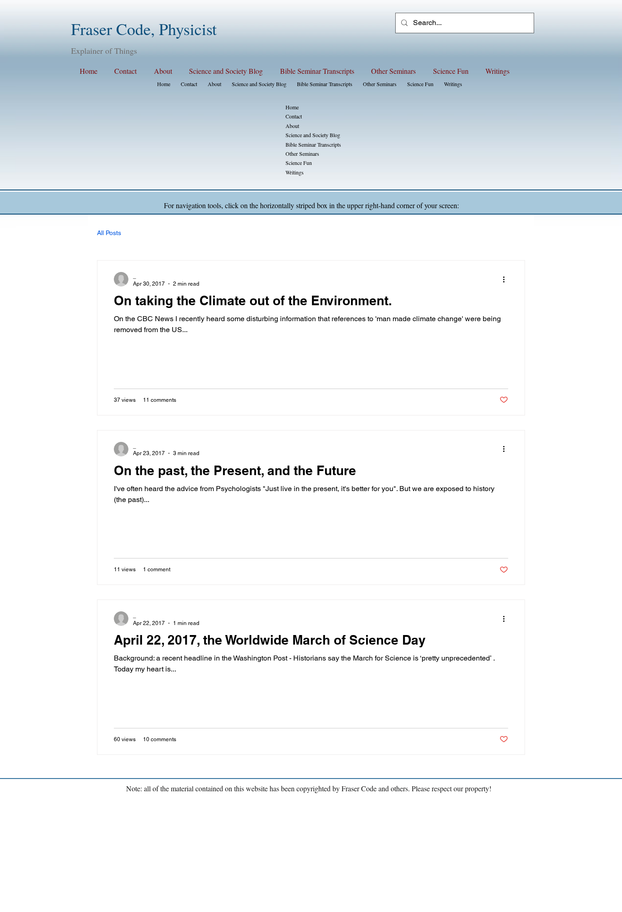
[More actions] (506, 279)
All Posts (109, 232)
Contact (294, 116)
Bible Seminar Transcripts (313, 144)
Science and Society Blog (313, 134)
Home (292, 107)
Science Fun (299, 162)
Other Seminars (302, 153)
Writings (295, 172)
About (292, 125)
